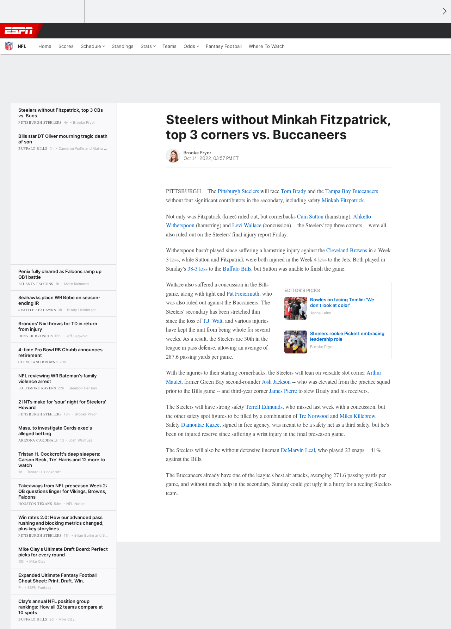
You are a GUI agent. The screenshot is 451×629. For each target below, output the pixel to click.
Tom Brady (293, 191)
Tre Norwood (314, 415)
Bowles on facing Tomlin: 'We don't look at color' (342, 302)
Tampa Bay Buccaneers (351, 191)
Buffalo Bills (237, 268)
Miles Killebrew (357, 415)
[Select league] (21, 11)
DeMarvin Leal (298, 450)
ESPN (19, 30)
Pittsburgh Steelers (238, 191)
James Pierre (283, 390)
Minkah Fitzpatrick (343, 200)
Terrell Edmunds (264, 406)
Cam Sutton (310, 216)
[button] (428, 30)
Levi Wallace (246, 225)
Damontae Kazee (200, 424)
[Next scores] (444, 11)
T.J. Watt (212, 320)
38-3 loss (197, 268)
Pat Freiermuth (243, 293)
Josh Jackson (276, 381)
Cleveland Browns (346, 250)
